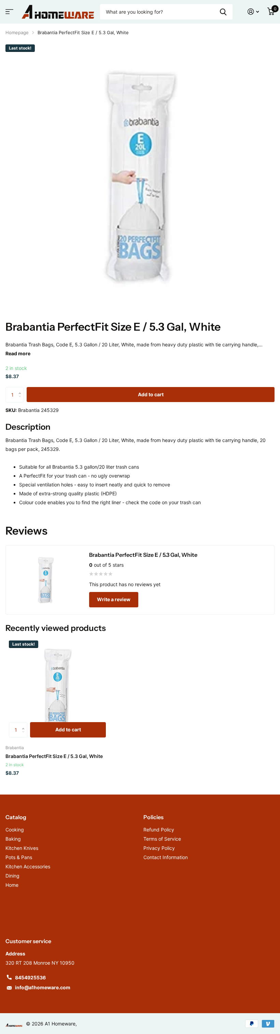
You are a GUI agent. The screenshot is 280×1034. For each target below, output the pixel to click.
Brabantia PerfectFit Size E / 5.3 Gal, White (54, 756)
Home (11, 885)
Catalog (15, 817)
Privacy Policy (159, 848)
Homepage (17, 32)
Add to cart (151, 394)
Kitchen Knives (21, 848)
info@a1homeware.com (42, 987)
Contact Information (165, 857)
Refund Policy (158, 829)
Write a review (113, 599)
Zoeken (223, 11)
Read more (17, 353)
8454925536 (30, 977)
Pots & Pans (18, 857)
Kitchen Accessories (27, 866)
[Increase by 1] (21, 389)
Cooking (14, 829)
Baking (13, 839)
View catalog (8, 14)
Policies (153, 817)
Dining (12, 876)
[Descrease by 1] (21, 400)
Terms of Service (162, 839)
